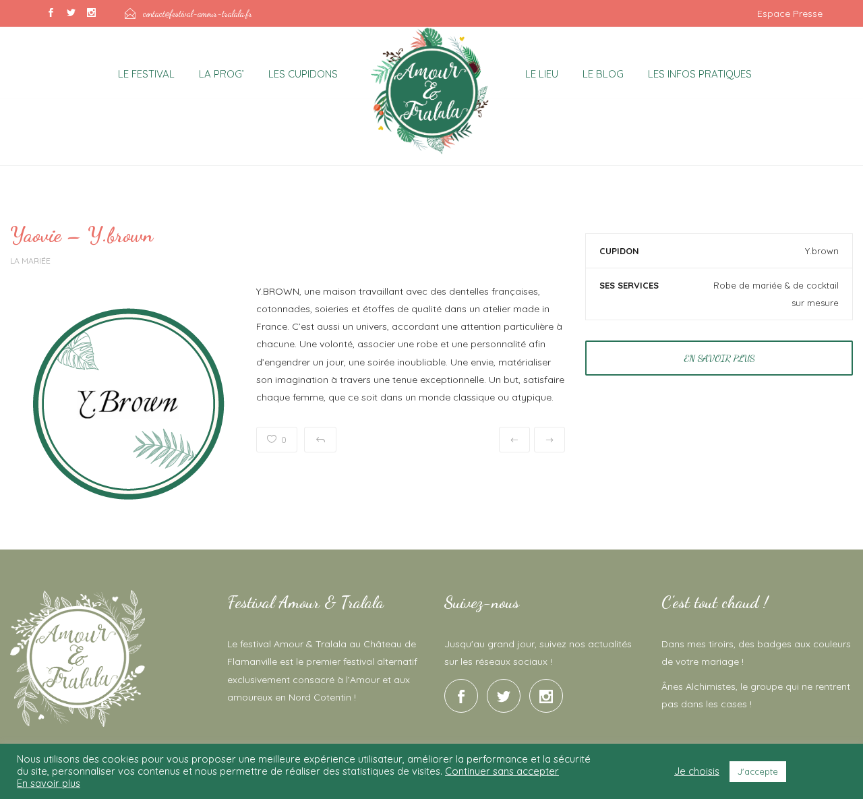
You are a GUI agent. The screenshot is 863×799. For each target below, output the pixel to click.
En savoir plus (719, 358)
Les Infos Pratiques (700, 73)
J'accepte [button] (758, 771)
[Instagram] (91, 13)
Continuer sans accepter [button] (502, 771)
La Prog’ (221, 73)
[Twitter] (71, 13)
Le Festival (146, 73)
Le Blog (603, 73)
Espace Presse (790, 13)
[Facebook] (50, 13)
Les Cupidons (303, 73)
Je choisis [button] (696, 771)
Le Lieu (541, 73)
